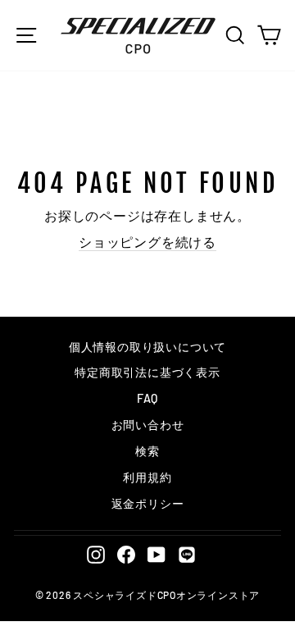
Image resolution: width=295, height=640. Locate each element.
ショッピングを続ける (147, 241)
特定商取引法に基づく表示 (147, 372)
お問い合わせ (147, 425)
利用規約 (147, 477)
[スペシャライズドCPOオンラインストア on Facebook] (126, 554)
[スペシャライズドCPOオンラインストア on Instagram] (96, 554)
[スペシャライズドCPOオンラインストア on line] (187, 554)
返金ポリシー (147, 503)
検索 (147, 451)
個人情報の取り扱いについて (147, 347)
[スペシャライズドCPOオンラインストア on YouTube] (157, 554)
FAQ (147, 398)
